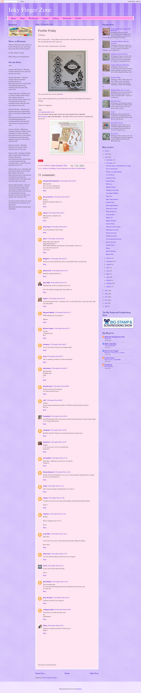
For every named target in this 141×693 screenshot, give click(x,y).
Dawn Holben (47, 582)
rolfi (44, 400)
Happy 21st (109, 218)
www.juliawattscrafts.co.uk (46, 112)
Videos (45, 18)
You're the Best (110, 215)
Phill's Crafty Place (110, 344)
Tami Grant (46, 554)
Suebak (45, 498)
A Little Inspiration (110, 345)
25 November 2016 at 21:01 (55, 566)
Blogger (79, 689)
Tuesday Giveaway (111, 233)
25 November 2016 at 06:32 (59, 227)
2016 (106, 157)
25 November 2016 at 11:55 (59, 458)
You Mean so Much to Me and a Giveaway (120, 42)
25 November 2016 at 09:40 (54, 400)
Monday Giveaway (111, 236)
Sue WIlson (72, 168)
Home (13, 18)
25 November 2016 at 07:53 (62, 328)
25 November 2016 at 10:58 (58, 430)
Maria (45, 625)
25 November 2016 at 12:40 (62, 472)
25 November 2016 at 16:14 (59, 534)
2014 (106, 294)
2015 (106, 291)
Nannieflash (46, 416)
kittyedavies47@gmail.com (51, 181)
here (50, 42)
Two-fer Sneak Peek (112, 169)
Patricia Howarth (48, 472)
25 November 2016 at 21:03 (60, 582)
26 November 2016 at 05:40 (63, 609)
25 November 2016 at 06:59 (58, 259)
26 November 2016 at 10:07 (55, 625)
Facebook (67, 18)
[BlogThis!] (77, 166)
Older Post (94, 673)
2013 (106, 297)
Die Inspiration (109, 366)
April (108, 277)
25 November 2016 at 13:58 (58, 514)
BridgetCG (46, 259)
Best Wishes (114, 134)
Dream (108, 248)
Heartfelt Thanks (116, 77)
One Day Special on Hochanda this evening (118, 166)
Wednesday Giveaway (112, 230)
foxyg (44, 356)
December (110, 160)
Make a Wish (109, 254)
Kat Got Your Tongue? (112, 351)
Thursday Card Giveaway (113, 227)
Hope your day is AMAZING (113, 359)
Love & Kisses (110, 175)
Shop (22, 18)
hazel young (46, 227)
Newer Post (40, 673)
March (109, 280)
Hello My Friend (116, 101)
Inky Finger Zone (30, 9)
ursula (45, 486)
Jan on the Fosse (48, 197)
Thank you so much (111, 208)
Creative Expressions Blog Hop (120, 65)
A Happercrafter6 (48, 610)
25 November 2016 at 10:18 (59, 416)
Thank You (109, 196)
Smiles (113, 112)
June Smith (46, 283)
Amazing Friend (110, 178)
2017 (106, 154)
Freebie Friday (110, 181)
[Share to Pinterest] (83, 166)
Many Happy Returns (112, 199)
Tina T (45, 239)
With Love (109, 184)
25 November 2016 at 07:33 (63, 312)
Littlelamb (46, 430)
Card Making (52, 168)
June (108, 271)
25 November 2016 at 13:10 (56, 486)
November (110, 163)
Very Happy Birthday (112, 193)
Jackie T (45, 299)
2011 (106, 303)
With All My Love (111, 211)
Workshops (33, 18)
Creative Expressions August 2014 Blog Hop (121, 30)
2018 (106, 151)
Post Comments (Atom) (50, 678)
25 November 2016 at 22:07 (61, 598)
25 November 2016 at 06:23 (56, 213)
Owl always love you (117, 123)
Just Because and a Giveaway (119, 54)
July (108, 268)
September (110, 261)
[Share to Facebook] (81, 166)
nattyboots (46, 442)
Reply (44, 191)
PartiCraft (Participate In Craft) (115, 337)
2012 (106, 300)
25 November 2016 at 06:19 (68, 181)
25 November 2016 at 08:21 (59, 368)
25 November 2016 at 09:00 (61, 386)
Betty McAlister (48, 598)
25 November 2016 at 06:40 (56, 239)
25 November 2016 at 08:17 (55, 356)
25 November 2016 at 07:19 (57, 298)
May (108, 274)
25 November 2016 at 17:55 (59, 554)
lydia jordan (47, 368)
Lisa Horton (108, 365)
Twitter (78, 18)
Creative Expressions (62, 168)
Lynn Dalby (46, 534)
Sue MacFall (47, 458)
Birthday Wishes (111, 187)
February (109, 283)
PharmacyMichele (48, 312)
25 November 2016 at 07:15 (59, 283)
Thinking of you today (112, 190)
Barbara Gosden (48, 328)
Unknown (46, 514)
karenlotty (46, 344)
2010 (106, 306)
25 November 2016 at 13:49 (56, 498)
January (109, 287)
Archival (45, 168)
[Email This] (75, 166)
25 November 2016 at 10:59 (58, 442)
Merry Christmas (111, 242)
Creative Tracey (109, 358)
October (109, 258)
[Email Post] (71, 165)
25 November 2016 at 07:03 (60, 271)
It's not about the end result (113, 239)
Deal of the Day (42, 116)
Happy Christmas (111, 221)
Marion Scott (47, 271)
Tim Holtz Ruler (81, 168)
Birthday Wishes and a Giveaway (120, 90)
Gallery (56, 18)
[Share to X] (79, 166)
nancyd (45, 213)
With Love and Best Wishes (114, 172)
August (109, 264)
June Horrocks (47, 386)
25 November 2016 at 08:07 (58, 344)
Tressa (45, 566)
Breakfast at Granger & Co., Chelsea (115, 352)
